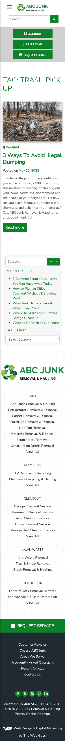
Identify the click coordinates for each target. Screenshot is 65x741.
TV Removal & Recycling (32, 473)
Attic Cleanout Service (32, 518)
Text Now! (35, 44)
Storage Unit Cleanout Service (32, 530)
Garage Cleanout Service (32, 506)
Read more (15, 227)
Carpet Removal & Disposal (32, 416)
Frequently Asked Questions (32, 662)
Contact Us (32, 674)
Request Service (34, 55)
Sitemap (43, 714)
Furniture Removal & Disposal (32, 422)
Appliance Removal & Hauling (32, 404)
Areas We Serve (32, 656)
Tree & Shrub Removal (33, 563)
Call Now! (34, 34)
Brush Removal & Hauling (32, 569)
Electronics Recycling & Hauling (32, 479)
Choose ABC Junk (33, 650)
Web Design (23, 728)
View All (32, 452)
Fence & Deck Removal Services (32, 591)
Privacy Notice (25, 714)
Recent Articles (32, 668)
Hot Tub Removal (32, 428)
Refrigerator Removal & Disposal (32, 410)
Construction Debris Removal (32, 446)
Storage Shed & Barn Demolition (32, 597)
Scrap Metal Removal (33, 440)
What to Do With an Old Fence (36, 323)
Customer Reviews (33, 644)
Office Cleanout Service (32, 524)
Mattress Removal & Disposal (33, 434)
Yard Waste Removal (32, 557)
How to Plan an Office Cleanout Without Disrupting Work (35, 293)
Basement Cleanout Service (32, 512)
